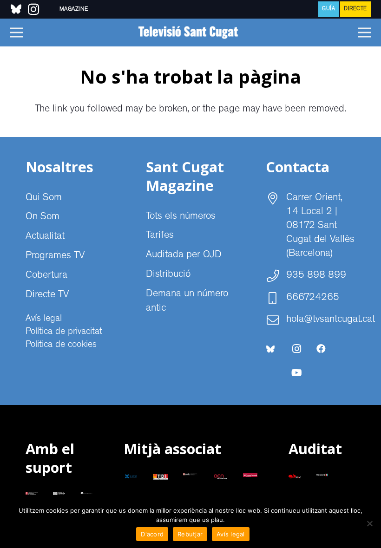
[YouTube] (297, 373)
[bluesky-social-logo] (16, 9)
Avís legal (44, 319)
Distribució (168, 275)
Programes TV (55, 256)
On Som (42, 217)
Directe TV (47, 295)
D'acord (152, 534)
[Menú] (16, 32)
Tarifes (160, 236)
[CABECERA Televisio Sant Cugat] (190, 33)
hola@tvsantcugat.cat (330, 320)
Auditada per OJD (184, 255)
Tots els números (181, 217)
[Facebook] (321, 348)
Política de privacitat (64, 332)
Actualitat (45, 237)
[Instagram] (297, 348)
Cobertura (46, 276)
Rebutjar (190, 534)
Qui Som (44, 198)
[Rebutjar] (369, 523)
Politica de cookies (61, 345)
